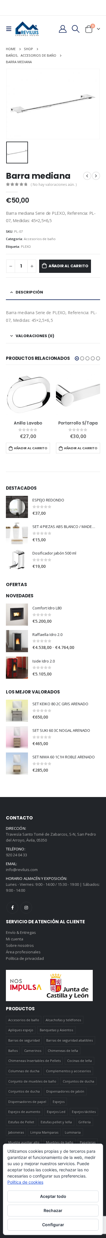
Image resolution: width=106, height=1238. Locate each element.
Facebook (12, 908)
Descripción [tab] (29, 292)
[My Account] (62, 29)
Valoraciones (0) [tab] (35, 336)
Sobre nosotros (20, 945)
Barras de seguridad (24, 1040)
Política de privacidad (25, 958)
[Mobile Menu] (10, 29)
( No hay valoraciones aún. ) (54, 184)
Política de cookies (25, 1182)
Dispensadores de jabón (65, 1091)
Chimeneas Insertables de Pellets (34, 1060)
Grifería (84, 1122)
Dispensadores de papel (27, 1101)
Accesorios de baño (40, 239)
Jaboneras (16, 1132)
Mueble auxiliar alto (23, 1142)
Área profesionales (23, 952)
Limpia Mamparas (44, 1132)
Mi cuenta (14, 939)
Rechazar (53, 1210)
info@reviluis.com (22, 869)
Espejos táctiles (84, 1111)
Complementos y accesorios (68, 1071)
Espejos (58, 1101)
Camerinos (32, 1050)
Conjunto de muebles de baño (32, 1081)
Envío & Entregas (21, 932)
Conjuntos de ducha (78, 1081)
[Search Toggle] (75, 29)
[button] (77, 358)
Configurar (53, 1224)
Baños (13, 1050)
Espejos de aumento (24, 1111)
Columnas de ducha (23, 1071)
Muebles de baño (59, 1142)
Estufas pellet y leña (56, 1122)
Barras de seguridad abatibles (69, 1040)
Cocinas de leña (79, 1060)
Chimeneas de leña (63, 1050)
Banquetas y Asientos (56, 1030)
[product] (28, 394)
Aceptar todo (53, 1196)
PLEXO (26, 246)
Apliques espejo (20, 1030)
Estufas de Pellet (21, 1122)
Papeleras (87, 1142)
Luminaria (73, 1132)
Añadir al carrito (68, 266)
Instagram (26, 908)
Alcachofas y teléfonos (63, 1020)
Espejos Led (56, 1111)
